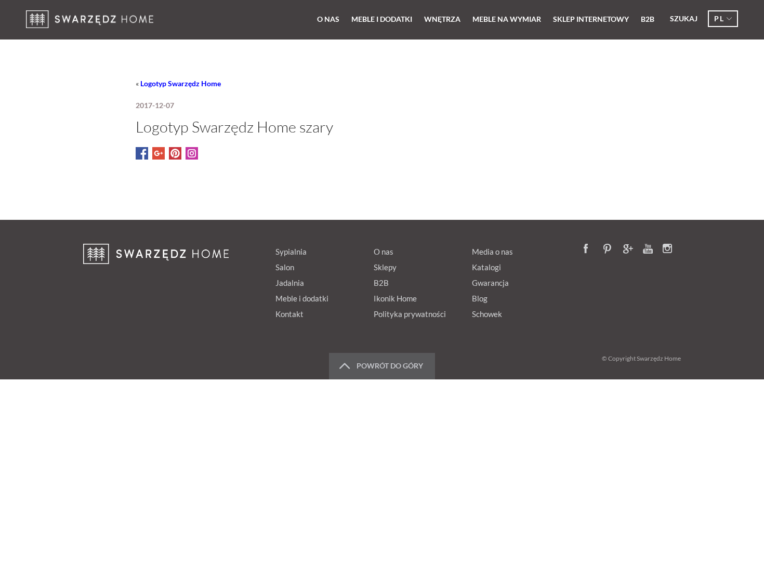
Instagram (668, 249)
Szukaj (683, 18)
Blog (480, 298)
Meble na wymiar (506, 19)
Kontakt (289, 314)
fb (589, 249)
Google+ (628, 249)
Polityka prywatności (410, 314)
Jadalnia (289, 282)
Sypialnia (291, 251)
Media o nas (492, 251)
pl (719, 18)
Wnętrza (442, 19)
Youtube (648, 249)
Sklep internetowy (591, 19)
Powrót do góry (390, 365)
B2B (647, 19)
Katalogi (486, 267)
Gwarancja (490, 282)
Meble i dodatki (381, 19)
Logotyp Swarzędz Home (180, 83)
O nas (328, 19)
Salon (284, 267)
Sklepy (385, 267)
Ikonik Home (395, 298)
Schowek (487, 314)
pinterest (608, 249)
